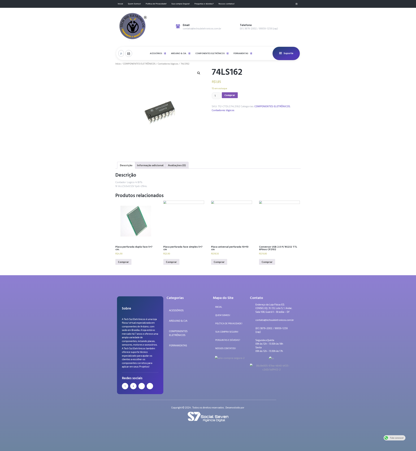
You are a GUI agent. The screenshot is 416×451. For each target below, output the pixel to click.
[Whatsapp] (291, 4)
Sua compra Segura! (180, 4)
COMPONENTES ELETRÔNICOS (210, 53)
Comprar (229, 95)
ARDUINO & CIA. (179, 53)
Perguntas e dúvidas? (204, 4)
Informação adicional (150, 165)
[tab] (126, 165)
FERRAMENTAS (241, 53)
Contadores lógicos (168, 63)
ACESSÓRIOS (156, 53)
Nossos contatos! (226, 4)
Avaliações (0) (177, 165)
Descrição (126, 165)
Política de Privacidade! (156, 4)
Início (118, 63)
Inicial (120, 4)
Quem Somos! (134, 4)
